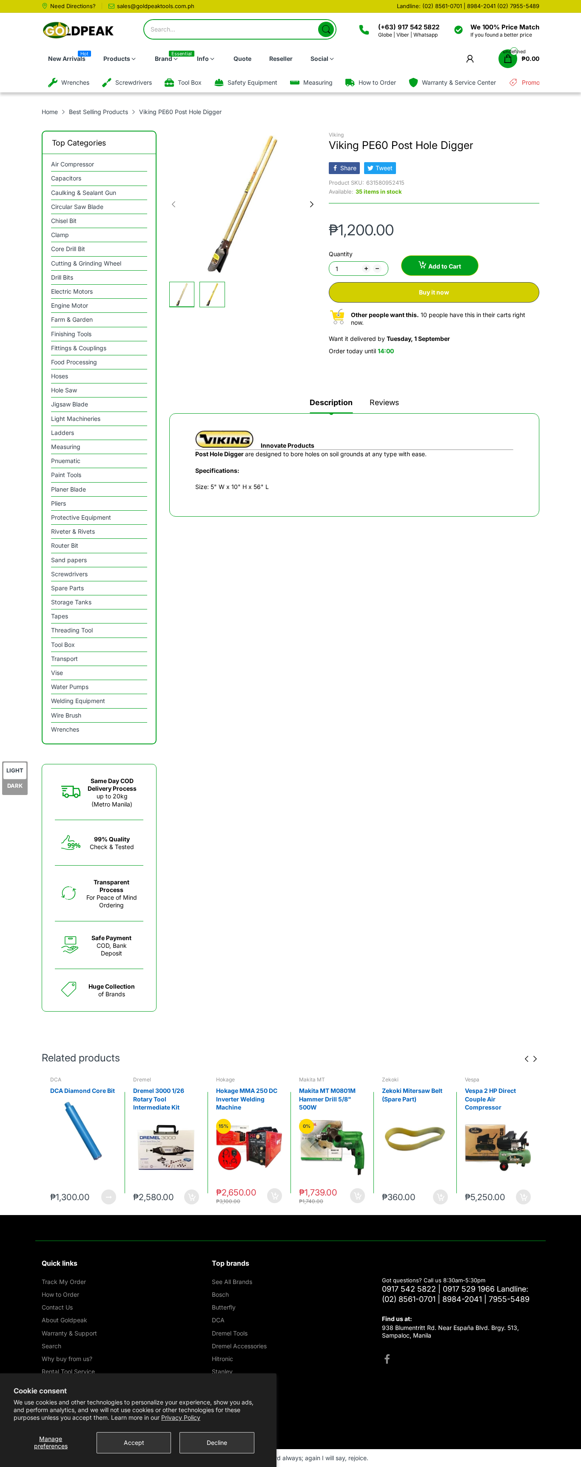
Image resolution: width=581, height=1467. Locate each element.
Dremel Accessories (239, 1346)
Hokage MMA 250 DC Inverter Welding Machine (163, 1099)
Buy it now (434, 292)
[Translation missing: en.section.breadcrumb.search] (326, 29)
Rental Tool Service (68, 1371)
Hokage (142, 1079)
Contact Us (57, 1307)
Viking (336, 135)
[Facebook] (387, 1360)
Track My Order (64, 1281)
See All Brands (232, 1281)
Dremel (59, 1079)
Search (51, 1346)
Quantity (341, 253)
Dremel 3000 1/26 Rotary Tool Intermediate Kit (75, 1099)
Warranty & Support (69, 1333)
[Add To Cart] (108, 1197)
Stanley (222, 1371)
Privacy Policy (180, 1417)
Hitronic (222, 1358)
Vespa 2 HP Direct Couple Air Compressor (407, 1099)
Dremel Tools (230, 1333)
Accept (134, 1442)
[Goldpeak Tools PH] (79, 30)
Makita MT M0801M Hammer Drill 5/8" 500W (244, 1099)
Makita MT (229, 1079)
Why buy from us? (67, 1358)
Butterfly (224, 1307)
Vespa (389, 1079)
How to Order (60, 1294)
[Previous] (312, 204)
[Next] (173, 204)
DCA (218, 1320)
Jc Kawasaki (480, 1079)
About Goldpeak (64, 1320)
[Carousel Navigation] (530, 1058)
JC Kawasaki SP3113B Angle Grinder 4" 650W (496, 1099)
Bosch (220, 1294)
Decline (217, 1442)
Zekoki (307, 1079)
